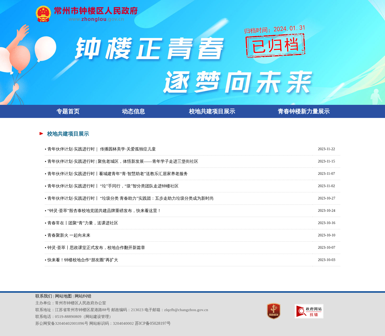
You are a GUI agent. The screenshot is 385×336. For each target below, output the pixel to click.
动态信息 (133, 111)
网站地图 (63, 296)
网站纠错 (83, 296)
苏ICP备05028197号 (153, 323)
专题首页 (68, 111)
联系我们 (43, 296)
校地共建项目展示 (212, 111)
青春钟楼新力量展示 (304, 111)
